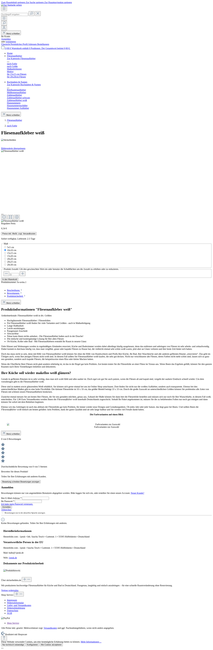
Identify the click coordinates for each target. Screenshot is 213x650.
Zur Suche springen (35, 2)
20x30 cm (11, 264)
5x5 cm (10, 247)
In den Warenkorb (9, 279)
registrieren (11, 41)
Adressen (32, 44)
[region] (106, 186)
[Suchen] (31, 13)
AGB (9, 613)
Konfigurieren (32, 645)
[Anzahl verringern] (6, 273)
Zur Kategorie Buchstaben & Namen (24, 84)
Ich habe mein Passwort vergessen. (17, 504)
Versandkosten (50, 628)
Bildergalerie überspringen (13, 148)
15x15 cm (11, 253)
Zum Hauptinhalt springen (13, 2)
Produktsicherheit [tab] (15, 296)
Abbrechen (6, 510)
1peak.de (13, 557)
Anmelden (6, 39)
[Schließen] (2, 214)
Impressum (12, 600)
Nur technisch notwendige (13, 645)
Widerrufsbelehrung (16, 608)
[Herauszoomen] (4, 217)
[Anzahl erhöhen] (23, 273)
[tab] (14, 290)
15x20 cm (11, 256)
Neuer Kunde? (137, 493)
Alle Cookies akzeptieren (51, 645)
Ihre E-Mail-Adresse (11, 498)
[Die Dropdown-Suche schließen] (38, 13)
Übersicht (6, 44)
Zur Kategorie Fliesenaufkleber (21, 58)
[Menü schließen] (8, 61)
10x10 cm (11, 250)
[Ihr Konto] (4, 28)
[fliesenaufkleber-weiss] (12, 151)
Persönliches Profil (19, 44)
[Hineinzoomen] (17, 217)
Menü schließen (13, 34)
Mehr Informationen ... (91, 642)
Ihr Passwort (7, 501)
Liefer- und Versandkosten (19, 605)
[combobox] (14, 14)
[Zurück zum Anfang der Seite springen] (4, 638)
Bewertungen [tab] (13, 293)
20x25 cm (11, 262)
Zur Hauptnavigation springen (58, 2)
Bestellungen (43, 44)
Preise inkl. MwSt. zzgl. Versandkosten (18, 234)
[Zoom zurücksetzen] (10, 217)
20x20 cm (11, 259)
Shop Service (13, 623)
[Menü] (4, 8)
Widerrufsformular (15, 602)
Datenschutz (12, 610)
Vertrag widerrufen (9, 590)
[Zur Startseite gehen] (11, 5)
